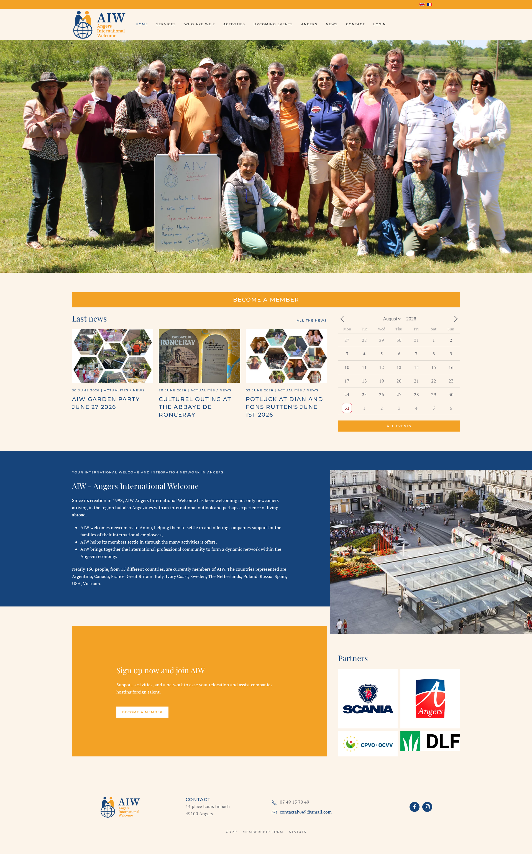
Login (379, 24)
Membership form (263, 832)
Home (142, 24)
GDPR (231, 832)
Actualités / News (124, 390)
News (332, 24)
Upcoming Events (273, 24)
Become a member (266, 299)
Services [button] (166, 24)
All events (399, 426)
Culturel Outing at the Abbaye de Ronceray (195, 407)
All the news (312, 320)
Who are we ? (199, 24)
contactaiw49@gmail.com (306, 812)
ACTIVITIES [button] (234, 24)
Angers (309, 24)
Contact (355, 24)
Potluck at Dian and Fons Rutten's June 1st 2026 (284, 407)
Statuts (297, 832)
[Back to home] (99, 24)
